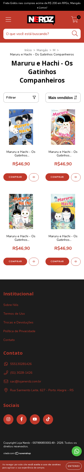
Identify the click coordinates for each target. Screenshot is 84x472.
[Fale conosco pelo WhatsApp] (77, 451)
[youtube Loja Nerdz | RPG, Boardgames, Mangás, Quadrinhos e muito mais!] (35, 419)
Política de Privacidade (19, 331)
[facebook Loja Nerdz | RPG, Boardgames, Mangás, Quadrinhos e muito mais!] (22, 419)
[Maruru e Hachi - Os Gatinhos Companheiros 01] (34, 262)
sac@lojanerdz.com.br (25, 381)
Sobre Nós (10, 305)
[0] (74, 21)
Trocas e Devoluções (18, 322)
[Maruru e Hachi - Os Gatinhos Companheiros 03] (76, 177)
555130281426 (21, 364)
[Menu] (8, 19)
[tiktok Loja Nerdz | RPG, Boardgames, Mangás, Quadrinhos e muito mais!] (48, 419)
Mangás (42, 50)
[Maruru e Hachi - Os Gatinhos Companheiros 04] (34, 177)
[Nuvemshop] (17, 454)
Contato (9, 340)
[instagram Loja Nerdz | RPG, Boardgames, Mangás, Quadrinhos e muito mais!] (8, 419)
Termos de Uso (14, 314)
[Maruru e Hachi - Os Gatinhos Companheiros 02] (76, 262)
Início (28, 50)
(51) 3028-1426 (21, 373)
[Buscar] (75, 33)
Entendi (74, 466)
